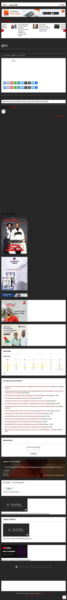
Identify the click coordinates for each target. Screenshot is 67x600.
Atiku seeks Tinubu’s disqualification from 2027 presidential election (23, 419)
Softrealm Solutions (45, 593)
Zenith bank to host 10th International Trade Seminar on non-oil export (24, 413)
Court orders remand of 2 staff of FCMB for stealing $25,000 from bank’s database (27, 403)
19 (24, 367)
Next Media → (61, 116)
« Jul (4, 373)
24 (7, 369)
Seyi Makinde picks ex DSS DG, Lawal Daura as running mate (21, 421)
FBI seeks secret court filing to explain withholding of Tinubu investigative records (57, 27)
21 (42, 367)
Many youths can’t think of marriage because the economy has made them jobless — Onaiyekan (31, 429)
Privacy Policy (36, 595)
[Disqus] (33, 140)
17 (7, 367)
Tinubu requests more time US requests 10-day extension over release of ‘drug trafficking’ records (32, 406)
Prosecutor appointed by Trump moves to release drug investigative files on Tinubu (27, 411)
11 (16, 365)
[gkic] (33, 69)
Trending (6, 20)
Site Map (30, 595)
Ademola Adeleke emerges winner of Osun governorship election (23, 416)
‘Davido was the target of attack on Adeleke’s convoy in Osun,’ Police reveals (25, 401)
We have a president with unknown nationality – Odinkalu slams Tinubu (24, 427)
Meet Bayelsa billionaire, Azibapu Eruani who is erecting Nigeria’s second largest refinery (36, 28)
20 (33, 367)
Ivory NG (13, 5)
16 (59, 365)
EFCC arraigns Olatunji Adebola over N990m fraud (18, 398)
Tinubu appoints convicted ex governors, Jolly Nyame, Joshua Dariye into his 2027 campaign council (32, 386)
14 (42, 365)
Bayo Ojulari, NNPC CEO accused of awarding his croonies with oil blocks (24, 424)
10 (7, 365)
